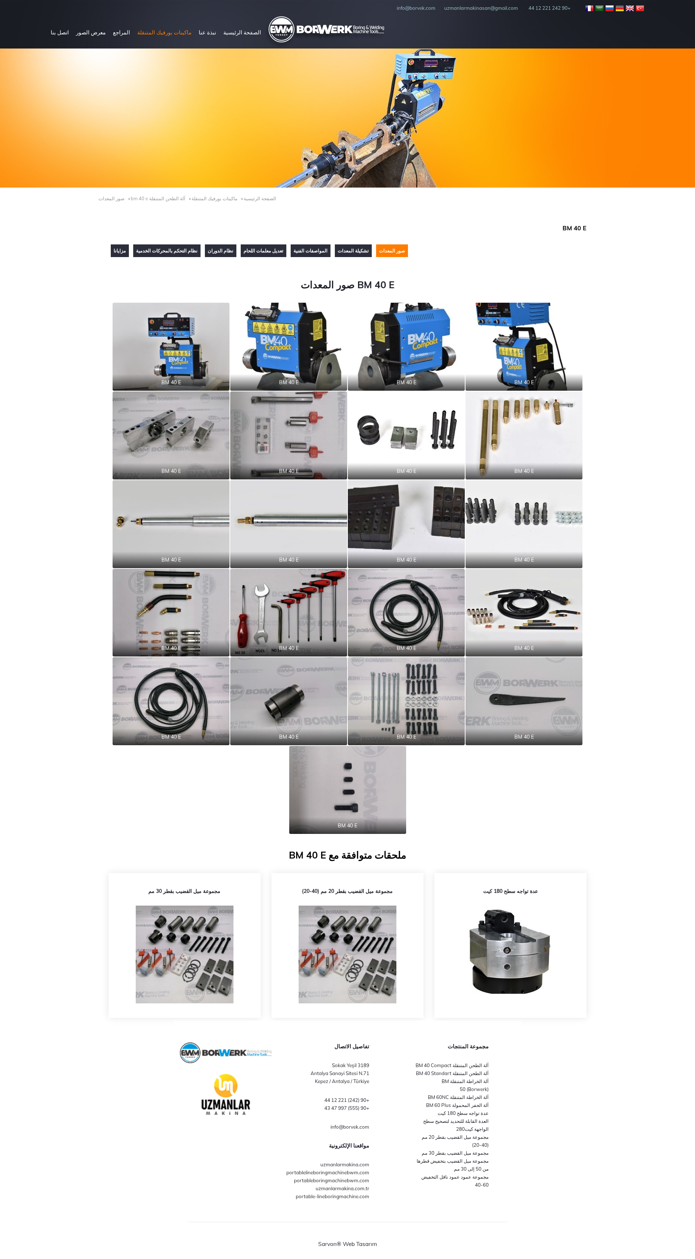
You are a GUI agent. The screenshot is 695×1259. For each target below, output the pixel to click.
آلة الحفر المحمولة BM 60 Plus (457, 1105)
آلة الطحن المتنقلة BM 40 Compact (452, 1065)
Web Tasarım (360, 1244)
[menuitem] (242, 32)
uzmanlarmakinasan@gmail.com (481, 8)
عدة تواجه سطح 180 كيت (463, 1113)
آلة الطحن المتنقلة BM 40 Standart (452, 1073)
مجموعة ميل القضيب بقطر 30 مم (455, 1153)
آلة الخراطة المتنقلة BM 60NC (458, 1097)
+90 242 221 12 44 (549, 8)
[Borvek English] (630, 7)
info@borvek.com (349, 1127)
